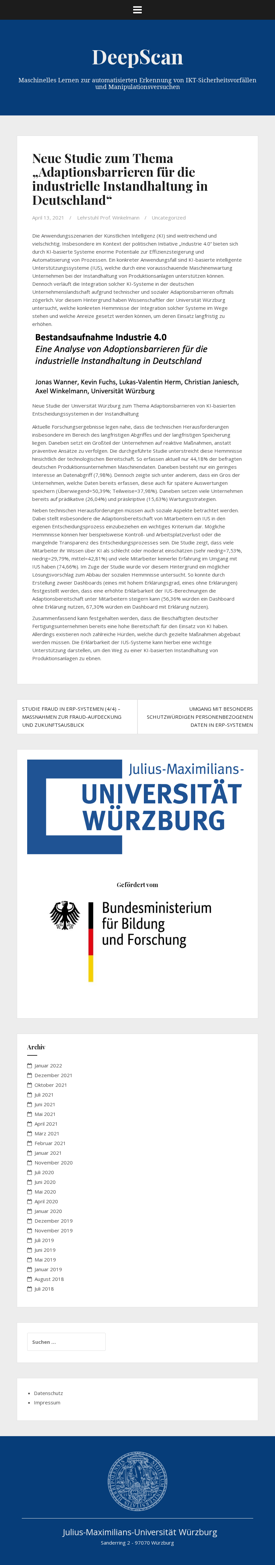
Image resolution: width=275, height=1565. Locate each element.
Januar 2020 (48, 1211)
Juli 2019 (44, 1240)
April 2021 (46, 1123)
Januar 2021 (48, 1152)
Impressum (47, 1402)
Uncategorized (169, 217)
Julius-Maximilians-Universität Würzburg (140, 1532)
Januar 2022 (48, 1065)
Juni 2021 (45, 1104)
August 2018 (49, 1279)
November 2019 (54, 1230)
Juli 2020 (44, 1172)
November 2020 (54, 1162)
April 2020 (46, 1201)
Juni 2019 (45, 1249)
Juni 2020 (45, 1182)
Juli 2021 (44, 1094)
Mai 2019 (45, 1259)
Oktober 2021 (51, 1084)
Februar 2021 (50, 1143)
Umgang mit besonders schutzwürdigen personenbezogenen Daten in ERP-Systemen (200, 716)
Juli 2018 (44, 1288)
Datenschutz (48, 1393)
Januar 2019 (48, 1269)
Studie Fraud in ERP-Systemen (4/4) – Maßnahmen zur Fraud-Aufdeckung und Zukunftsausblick (71, 716)
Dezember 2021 (54, 1075)
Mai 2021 (45, 1114)
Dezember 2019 (54, 1220)
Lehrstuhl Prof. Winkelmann (108, 217)
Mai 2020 (45, 1191)
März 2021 (47, 1133)
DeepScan (137, 55)
